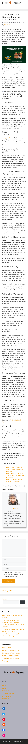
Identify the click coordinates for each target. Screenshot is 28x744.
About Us (5, 688)
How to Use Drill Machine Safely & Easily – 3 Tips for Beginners (14, 469)
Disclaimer (5, 698)
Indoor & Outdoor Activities (10, 655)
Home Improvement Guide (10, 650)
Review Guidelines (9, 693)
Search (4, 599)
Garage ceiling (7, 138)
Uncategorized (7, 661)
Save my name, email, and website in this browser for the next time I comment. (13, 574)
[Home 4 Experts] (11, 2)
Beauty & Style (6, 648)
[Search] (22, 602)
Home (4, 685)
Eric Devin (14, 508)
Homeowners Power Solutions (11, 653)
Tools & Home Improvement (11, 658)
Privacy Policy (6, 696)
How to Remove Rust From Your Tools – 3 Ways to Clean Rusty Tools (15, 475)
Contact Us (5, 691)
